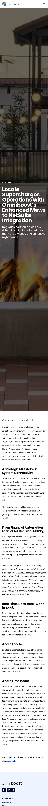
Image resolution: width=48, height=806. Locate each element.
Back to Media (8, 182)
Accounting (6, 803)
